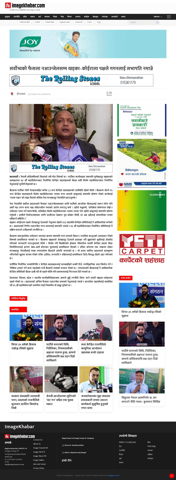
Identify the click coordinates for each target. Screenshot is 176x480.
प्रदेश (25, 16)
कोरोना (38, 22)
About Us (37, 444)
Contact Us (37, 439)
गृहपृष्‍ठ (7, 16)
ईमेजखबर (21, 94)
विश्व (62, 16)
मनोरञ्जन (105, 16)
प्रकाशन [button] (156, 16)
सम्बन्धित (15, 310)
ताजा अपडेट (126, 278)
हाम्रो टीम (66, 460)
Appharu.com (114, 475)
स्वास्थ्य (47, 16)
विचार (69, 16)
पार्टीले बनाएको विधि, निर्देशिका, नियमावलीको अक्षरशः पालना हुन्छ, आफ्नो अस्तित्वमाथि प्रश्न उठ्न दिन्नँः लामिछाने (140, 356)
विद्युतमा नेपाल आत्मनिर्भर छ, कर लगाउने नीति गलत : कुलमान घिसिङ (141, 399)
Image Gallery (38, 460)
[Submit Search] (157, 22)
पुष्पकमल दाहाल (65, 22)
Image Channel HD (40, 448)
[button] (168, 17)
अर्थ (39, 16)
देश (120, 446)
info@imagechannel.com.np (14, 464)
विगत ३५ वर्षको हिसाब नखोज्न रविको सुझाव (141, 314)
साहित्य (86, 16)
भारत (90, 22)
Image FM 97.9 (39, 452)
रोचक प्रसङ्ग (152, 446)
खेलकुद (95, 16)
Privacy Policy (38, 468)
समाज (32, 16)
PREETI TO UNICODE (127, 442)
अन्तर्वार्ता (114, 16)
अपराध (77, 16)
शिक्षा (55, 16)
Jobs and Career (39, 464)
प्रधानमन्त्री (79, 22)
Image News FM (39, 456)
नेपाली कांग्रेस (50, 22)
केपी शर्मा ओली (25, 22)
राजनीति (17, 16)
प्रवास (123, 16)
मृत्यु (99, 22)
